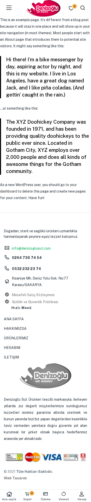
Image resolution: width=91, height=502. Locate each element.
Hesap (82, 499)
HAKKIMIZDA (15, 329)
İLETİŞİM (11, 357)
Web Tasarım (15, 478)
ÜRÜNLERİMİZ (16, 338)
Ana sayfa (9, 499)
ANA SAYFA (14, 319)
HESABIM (12, 348)
